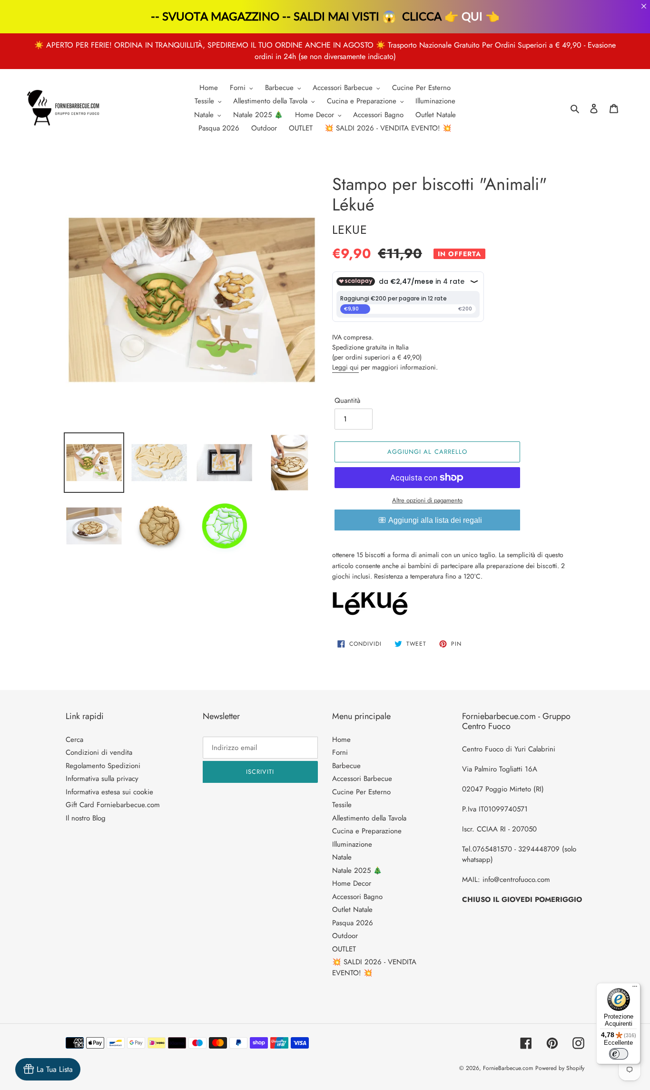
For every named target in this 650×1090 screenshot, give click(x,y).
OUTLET (344, 949)
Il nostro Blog (86, 818)
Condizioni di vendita (99, 752)
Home (341, 739)
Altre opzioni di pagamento (427, 500)
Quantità (347, 400)
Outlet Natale (352, 909)
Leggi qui (345, 367)
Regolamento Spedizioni (103, 765)
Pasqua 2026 (352, 923)
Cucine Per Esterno (361, 792)
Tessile (342, 805)
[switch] (618, 1054)
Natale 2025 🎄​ (357, 870)
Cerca (74, 739)
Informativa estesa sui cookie (109, 792)
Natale (342, 857)
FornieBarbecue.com (508, 1068)
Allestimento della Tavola (369, 818)
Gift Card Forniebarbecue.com (113, 805)
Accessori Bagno (357, 896)
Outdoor (345, 935)
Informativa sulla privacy (102, 778)
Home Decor (351, 883)
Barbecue (346, 765)
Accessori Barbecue (362, 778)
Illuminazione (352, 844)
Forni (340, 752)
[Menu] (634, 988)
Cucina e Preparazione (367, 831)
